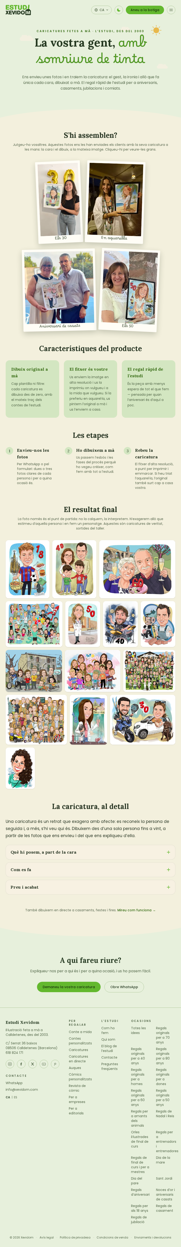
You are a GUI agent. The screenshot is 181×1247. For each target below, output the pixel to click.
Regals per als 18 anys (139, 1208)
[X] (32, 1064)
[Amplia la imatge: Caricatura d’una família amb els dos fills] (74, 569)
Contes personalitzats (80, 1041)
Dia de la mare (163, 1160)
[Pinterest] (55, 1064)
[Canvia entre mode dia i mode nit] (119, 10)
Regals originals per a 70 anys (163, 1035)
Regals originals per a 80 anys (163, 1056)
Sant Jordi (164, 1178)
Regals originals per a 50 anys (162, 1097)
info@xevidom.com (22, 1089)
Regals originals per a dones (162, 1076)
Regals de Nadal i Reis (165, 1113)
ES (15, 1097)
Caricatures (78, 1049)
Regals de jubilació (139, 1219)
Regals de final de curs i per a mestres (140, 1164)
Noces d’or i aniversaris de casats (165, 1194)
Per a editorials (76, 1111)
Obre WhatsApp (124, 987)
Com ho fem (108, 1030)
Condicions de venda (112, 1237)
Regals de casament (164, 1208)
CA (8, 1097)
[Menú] (171, 10)
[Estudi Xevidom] (18, 10)
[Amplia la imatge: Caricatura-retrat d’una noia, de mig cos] (20, 768)
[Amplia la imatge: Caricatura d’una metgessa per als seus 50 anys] (82, 624)
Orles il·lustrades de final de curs (139, 1139)
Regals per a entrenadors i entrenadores (167, 1141)
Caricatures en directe (78, 1059)
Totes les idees (138, 1030)
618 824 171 (14, 1052)
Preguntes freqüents (109, 1066)
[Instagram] (10, 1064)
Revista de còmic (77, 1088)
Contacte (109, 1057)
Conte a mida (80, 1032)
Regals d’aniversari (140, 1192)
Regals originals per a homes (137, 1076)
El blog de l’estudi (109, 1048)
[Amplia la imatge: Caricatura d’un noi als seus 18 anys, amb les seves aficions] (27, 569)
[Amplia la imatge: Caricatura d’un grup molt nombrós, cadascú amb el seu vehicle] (36, 719)
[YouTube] (44, 1064)
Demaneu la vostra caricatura (69, 987)
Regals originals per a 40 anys (138, 1056)
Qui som (108, 1039)
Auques (75, 1067)
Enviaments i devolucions (152, 1237)
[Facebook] (21, 1064)
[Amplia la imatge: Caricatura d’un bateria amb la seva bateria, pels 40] (120, 624)
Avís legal (47, 1237)
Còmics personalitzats (80, 1077)
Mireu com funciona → (136, 910)
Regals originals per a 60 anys (138, 1097)
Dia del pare (136, 1181)
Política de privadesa (75, 1237)
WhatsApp (14, 1083)
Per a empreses (77, 1099)
